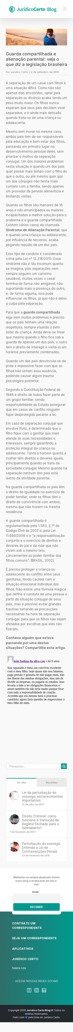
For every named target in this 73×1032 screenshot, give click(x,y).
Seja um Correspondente (34, 938)
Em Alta (21, 782)
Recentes (51, 782)
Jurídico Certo (19, 71)
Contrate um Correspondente (27, 925)
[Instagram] (36, 990)
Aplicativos (22, 949)
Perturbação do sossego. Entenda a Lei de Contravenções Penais (41, 847)
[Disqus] (36, 703)
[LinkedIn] (44, 990)
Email (35, 891)
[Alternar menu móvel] (65, 9)
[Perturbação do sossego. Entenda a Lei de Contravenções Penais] (14, 844)
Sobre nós (19, 968)
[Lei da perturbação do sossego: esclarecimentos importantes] (14, 793)
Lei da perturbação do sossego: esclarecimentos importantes (42, 796)
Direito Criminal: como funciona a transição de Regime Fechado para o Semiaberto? (40, 822)
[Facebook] (29, 990)
